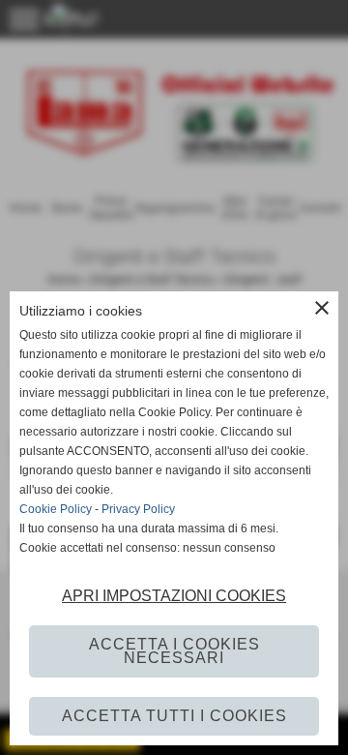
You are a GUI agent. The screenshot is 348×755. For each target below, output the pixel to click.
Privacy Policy (138, 509)
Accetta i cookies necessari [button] (174, 651)
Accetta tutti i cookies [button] (174, 716)
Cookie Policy (55, 509)
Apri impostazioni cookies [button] (174, 596)
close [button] (322, 307)
